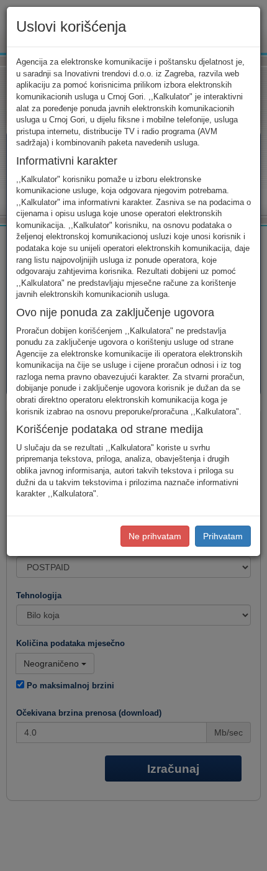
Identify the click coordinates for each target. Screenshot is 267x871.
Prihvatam (223, 536)
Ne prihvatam (155, 536)
